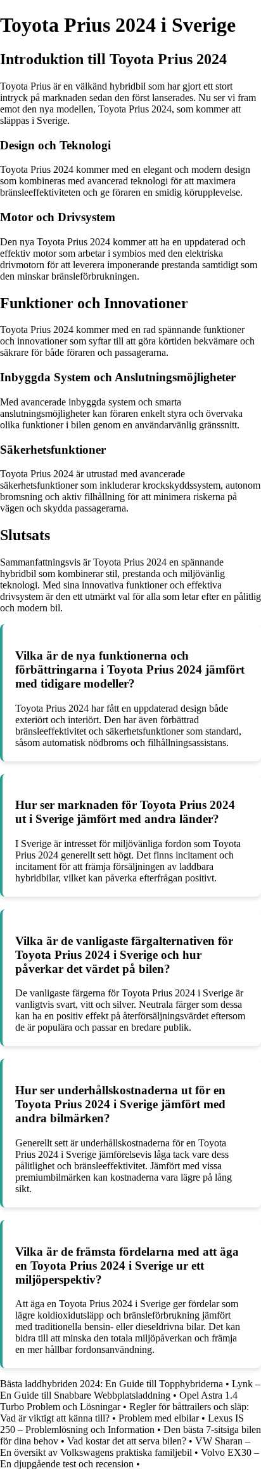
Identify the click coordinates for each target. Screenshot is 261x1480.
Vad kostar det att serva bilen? (126, 1441)
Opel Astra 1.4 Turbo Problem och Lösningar (119, 1401)
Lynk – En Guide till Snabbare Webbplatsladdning (130, 1389)
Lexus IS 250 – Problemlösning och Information (122, 1424)
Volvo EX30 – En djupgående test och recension (129, 1458)
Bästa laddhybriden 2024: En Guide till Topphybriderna (111, 1383)
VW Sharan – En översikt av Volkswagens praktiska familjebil (125, 1447)
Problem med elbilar (158, 1418)
